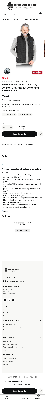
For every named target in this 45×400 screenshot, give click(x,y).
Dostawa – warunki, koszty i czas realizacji (17, 327)
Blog (4, 316)
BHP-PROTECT (6, 19)
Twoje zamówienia (9, 358)
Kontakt (6, 313)
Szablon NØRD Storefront (22, 384)
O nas (5, 310)
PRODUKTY (16, 19)
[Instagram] (9, 300)
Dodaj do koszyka (19, 134)
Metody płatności (9, 324)
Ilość (3, 124)
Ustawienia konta (9, 361)
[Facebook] (5, 300)
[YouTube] (13, 300)
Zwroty (5, 333)
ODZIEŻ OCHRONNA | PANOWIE (32, 19)
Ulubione (6, 364)
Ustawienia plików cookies (12, 347)
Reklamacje (7, 330)
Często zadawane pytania (12, 350)
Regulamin (7, 341)
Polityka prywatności (10, 344)
